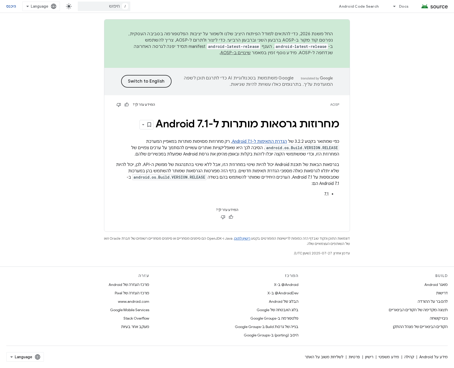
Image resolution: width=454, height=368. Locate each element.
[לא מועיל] (119, 105)
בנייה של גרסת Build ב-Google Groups (266, 326)
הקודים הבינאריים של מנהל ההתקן (420, 326)
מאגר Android (436, 284)
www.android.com (133, 301)
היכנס (11, 6)
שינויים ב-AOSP (235, 53)
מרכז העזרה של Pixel (132, 293)
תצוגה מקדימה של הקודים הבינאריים (418, 309)
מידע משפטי (389, 357)
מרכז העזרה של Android (129, 284)
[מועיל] (127, 105)
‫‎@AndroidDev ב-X (282, 293)
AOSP (334, 104)
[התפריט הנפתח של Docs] (392, 6)
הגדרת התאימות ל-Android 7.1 (259, 141)
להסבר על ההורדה (433, 301)
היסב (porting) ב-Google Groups (271, 335)
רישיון (369, 357)
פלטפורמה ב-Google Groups (274, 318)
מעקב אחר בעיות (135, 326)
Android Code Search (359, 6)
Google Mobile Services (129, 309)
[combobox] (104, 6)
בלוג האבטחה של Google (277, 309)
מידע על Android (433, 357)
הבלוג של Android (283, 301)
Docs (404, 6)
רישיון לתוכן (242, 238)
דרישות (442, 293)
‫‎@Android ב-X (286, 284)
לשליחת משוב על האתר (324, 357)
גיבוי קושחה (439, 318)
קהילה (409, 357)
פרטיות (354, 357)
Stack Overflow (136, 318)
